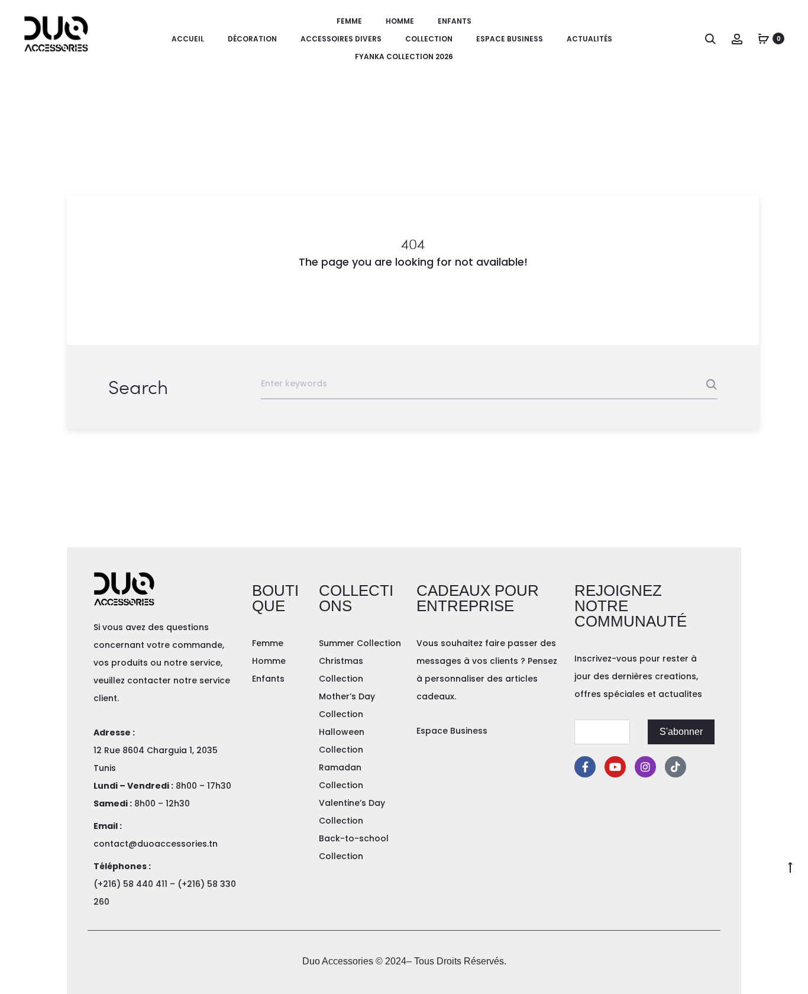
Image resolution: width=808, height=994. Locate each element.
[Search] (710, 38)
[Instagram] (645, 766)
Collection (429, 39)
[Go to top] (790, 867)
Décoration (252, 39)
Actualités (589, 39)
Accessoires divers (341, 39)
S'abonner (681, 732)
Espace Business (509, 39)
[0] (764, 38)
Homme (400, 21)
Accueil (188, 39)
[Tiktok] (675, 766)
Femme (349, 21)
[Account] (737, 38)
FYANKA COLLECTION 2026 (404, 56)
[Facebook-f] (585, 766)
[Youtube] (615, 766)
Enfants (454, 21)
